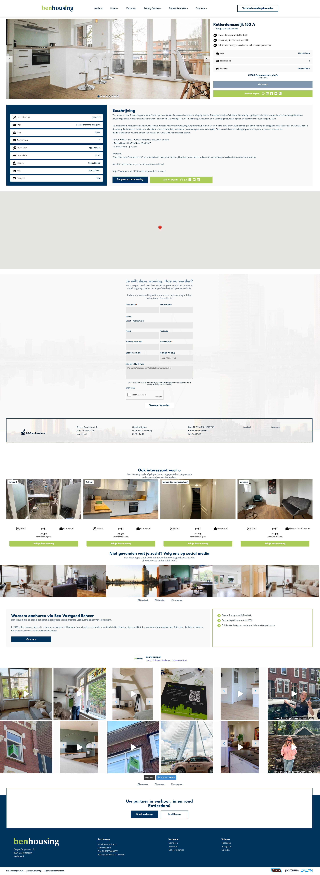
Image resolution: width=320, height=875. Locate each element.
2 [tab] (101, 96)
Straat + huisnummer (135, 321)
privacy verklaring (33, 871)
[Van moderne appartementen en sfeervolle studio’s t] (133, 747)
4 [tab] (107, 96)
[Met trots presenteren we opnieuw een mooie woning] (240, 694)
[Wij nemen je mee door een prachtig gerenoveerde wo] (26, 694)
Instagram (226, 847)
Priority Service (152, 8)
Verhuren (131, 8)
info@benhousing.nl (36, 433)
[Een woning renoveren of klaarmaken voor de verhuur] (294, 694)
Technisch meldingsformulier (257, 8)
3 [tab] (104, 96)
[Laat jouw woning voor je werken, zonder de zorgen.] (26, 747)
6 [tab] (112, 96)
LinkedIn (226, 850)
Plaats (128, 331)
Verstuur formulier (159, 405)
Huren (113, 8)
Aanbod (98, 8)
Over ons (200, 8)
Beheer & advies (176, 850)
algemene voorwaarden (54, 871)
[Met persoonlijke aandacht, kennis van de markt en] (187, 694)
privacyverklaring (153, 384)
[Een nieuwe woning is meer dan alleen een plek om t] (187, 747)
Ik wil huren (174, 814)
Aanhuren (173, 847)
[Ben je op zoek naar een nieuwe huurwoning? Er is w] (80, 747)
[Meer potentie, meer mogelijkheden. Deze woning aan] (294, 747)
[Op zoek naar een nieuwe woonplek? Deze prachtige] (80, 694)
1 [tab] (99, 96)
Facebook (226, 843)
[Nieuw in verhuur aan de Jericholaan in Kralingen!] (240, 747)
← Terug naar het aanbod (225, 29)
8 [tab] (118, 96)
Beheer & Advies (177, 8)
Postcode (164, 331)
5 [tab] (109, 96)
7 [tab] (115, 96)
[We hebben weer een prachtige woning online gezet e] (133, 694)
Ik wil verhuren (144, 814)
